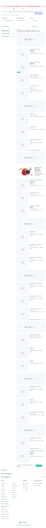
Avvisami (39, 465)
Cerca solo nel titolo (6, 33)
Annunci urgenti (5, 36)
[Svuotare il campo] (13, 20)
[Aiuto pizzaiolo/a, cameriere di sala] (31, 417)
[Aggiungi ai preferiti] (27, 50)
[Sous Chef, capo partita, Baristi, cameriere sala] (31, 185)
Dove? (32, 18)
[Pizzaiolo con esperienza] (31, 198)
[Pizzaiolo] (31, 93)
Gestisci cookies (4, 496)
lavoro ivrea (16, 11)
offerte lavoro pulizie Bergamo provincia (26, 11)
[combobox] (9, 20)
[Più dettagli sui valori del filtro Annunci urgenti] (9, 36)
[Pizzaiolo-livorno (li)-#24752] (31, 443)
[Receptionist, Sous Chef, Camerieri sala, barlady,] (31, 456)
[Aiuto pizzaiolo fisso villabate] (31, 392)
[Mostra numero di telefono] (44, 85)
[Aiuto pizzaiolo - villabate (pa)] (31, 250)
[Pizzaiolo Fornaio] (31, 237)
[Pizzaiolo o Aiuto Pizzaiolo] (31, 54)
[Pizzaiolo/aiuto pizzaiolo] (31, 340)
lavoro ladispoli (9, 11)
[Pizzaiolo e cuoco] (31, 132)
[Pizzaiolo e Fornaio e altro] (31, 211)
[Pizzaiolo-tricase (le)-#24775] (31, 314)
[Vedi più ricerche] (44, 12)
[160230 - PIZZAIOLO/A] (31, 80)
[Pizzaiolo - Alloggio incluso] (31, 145)
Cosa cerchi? (4, 18)
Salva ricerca (6, 26)
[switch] (13, 33)
